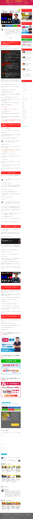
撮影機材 (23, 105)
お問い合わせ (25, 4)
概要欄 (23, 107)
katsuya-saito (7, 489)
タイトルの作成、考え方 (25, 89)
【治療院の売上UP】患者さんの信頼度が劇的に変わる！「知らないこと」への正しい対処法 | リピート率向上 (26, 59)
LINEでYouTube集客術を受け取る (25, 2)
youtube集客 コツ (11, 403)
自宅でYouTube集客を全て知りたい (18, 2)
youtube (3, 403)
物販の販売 (23, 109)
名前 (2, 444)
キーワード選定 (24, 85)
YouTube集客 (6, 403)
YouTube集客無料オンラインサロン (10, 4)
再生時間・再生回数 (25, 98)
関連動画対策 (24, 118)
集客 (9, 402)
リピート (7, 402)
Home (5, 2)
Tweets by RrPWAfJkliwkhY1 (25, 126)
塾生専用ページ (22, 4)
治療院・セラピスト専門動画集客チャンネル (16, 1)
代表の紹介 (19, 4)
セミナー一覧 (16, 4)
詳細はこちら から (15, 424)
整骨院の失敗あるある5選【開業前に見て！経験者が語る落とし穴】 (26, 65)
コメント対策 (15, 403)
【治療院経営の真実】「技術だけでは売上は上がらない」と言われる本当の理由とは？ (26, 53)
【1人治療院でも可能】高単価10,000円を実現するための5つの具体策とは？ (26, 70)
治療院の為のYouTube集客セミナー (10, 2)
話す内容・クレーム (25, 116)
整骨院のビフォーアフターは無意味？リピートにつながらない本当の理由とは (26, 75)
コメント (4, 402)
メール (2, 447)
